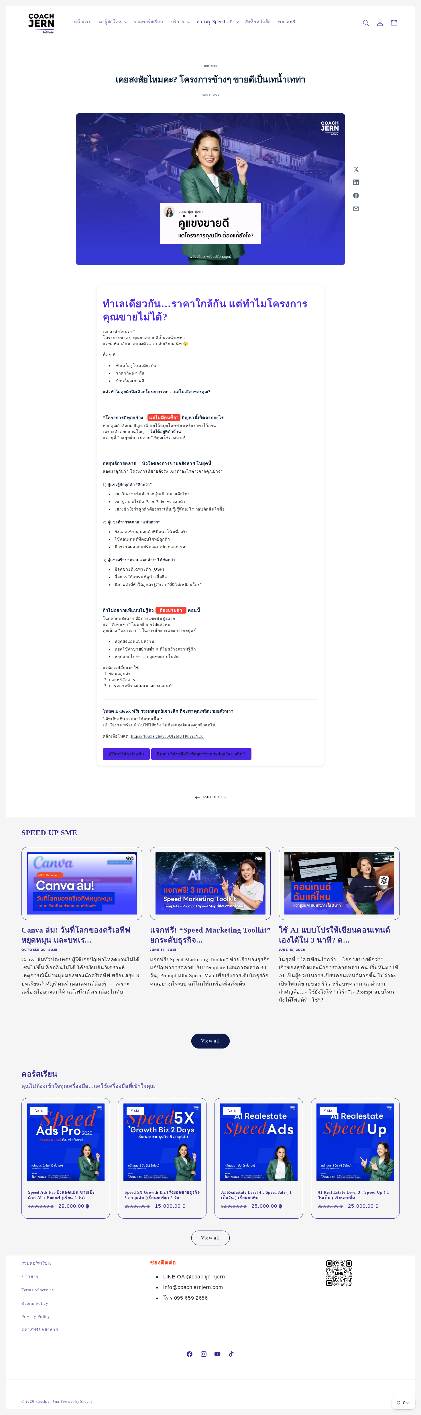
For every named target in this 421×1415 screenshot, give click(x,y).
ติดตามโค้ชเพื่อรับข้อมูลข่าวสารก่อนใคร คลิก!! (201, 754)
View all (210, 1041)
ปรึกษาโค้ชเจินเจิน (126, 754)
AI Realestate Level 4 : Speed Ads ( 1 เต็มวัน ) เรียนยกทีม (256, 1195)
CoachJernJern (47, 1402)
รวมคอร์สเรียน (36, 1263)
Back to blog (214, 797)
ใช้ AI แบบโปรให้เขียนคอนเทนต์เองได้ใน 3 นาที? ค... (335, 935)
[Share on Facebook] (356, 196)
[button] (112, 21)
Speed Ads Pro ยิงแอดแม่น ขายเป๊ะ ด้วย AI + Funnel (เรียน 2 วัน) (61, 1195)
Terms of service (37, 1289)
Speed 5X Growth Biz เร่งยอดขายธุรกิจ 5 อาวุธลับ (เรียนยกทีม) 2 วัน (162, 1195)
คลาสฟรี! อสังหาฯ (39, 1329)
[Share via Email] (356, 209)
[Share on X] (356, 169)
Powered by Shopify (77, 1402)
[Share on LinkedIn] (356, 182)
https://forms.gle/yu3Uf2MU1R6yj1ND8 (167, 736)
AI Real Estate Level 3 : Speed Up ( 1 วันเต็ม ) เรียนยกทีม (353, 1195)
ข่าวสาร (29, 1276)
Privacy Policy (35, 1316)
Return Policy (34, 1303)
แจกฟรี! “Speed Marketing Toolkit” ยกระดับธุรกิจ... (210, 935)
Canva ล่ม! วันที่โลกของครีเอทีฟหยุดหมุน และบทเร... (76, 935)
